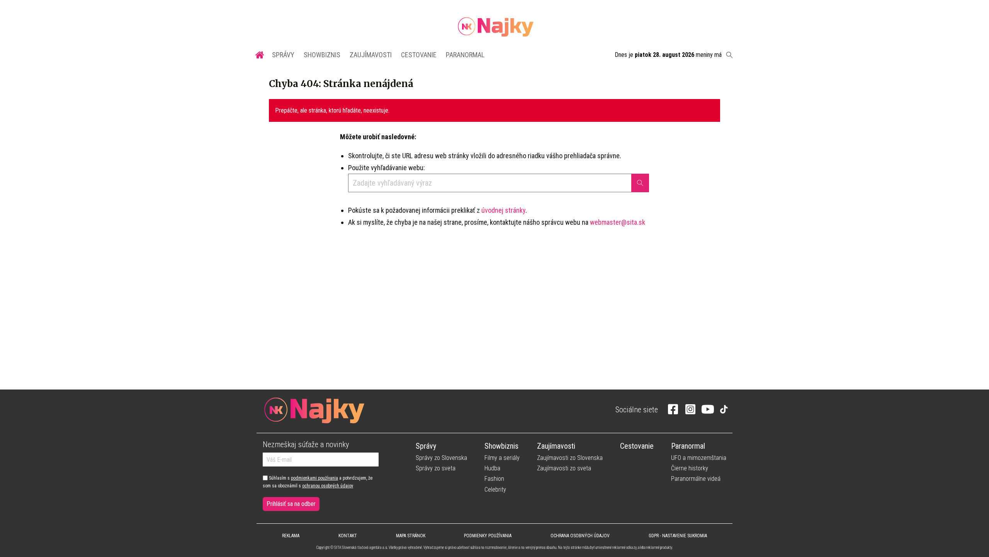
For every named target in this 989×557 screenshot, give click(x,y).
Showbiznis (322, 55)
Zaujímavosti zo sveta (564, 468)
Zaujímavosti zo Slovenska (570, 457)
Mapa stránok (410, 535)
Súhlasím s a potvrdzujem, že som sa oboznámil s (317, 482)
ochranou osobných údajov (327, 486)
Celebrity (495, 489)
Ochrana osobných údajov (580, 535)
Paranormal (465, 55)
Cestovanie (419, 55)
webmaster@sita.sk (617, 222)
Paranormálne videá (696, 478)
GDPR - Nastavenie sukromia (678, 535)
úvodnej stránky (503, 210)
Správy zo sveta (435, 468)
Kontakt (347, 535)
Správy (283, 55)
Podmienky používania (487, 535)
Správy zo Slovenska (441, 457)
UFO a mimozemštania (698, 457)
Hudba (492, 468)
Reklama (290, 535)
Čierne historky (689, 468)
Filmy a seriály (502, 457)
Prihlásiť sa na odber (291, 503)
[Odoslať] (640, 183)
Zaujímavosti (371, 55)
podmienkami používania (314, 478)
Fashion (494, 478)
